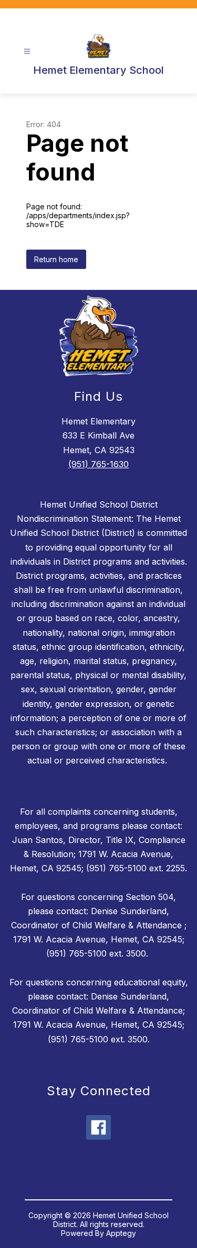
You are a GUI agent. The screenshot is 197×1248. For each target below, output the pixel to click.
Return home (56, 259)
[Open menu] (27, 52)
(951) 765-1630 (98, 464)
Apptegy (121, 1233)
